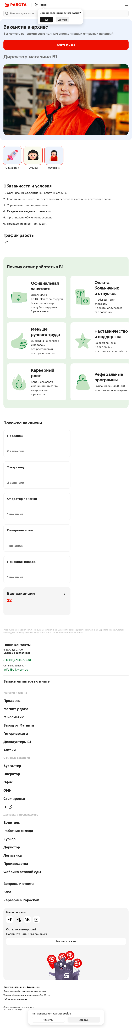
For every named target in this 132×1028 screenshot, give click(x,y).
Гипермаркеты (15, 733)
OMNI (8, 790)
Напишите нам (66, 941)
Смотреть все (66, 44)
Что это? (48, 1019)
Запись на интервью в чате (26, 681)
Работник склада (18, 831)
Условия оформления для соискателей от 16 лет (26, 995)
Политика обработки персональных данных (24, 991)
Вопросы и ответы (18, 884)
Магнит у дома (15, 709)
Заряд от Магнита (18, 725)
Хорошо (84, 1019)
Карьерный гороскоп (21, 900)
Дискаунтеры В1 (17, 742)
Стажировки (14, 799)
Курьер (9, 839)
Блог (7, 892)
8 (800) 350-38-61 (17, 660)
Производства (15, 864)
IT (5, 807)
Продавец (11, 701)
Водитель (11, 823)
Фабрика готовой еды (22, 872)
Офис (8, 782)
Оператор (11, 774)
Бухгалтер (12, 766)
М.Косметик (13, 717)
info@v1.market (15, 669)
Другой (62, 19)
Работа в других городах (15, 999)
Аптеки (9, 750)
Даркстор (11, 847)
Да (46, 19)
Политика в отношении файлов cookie (22, 987)
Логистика (12, 855)
